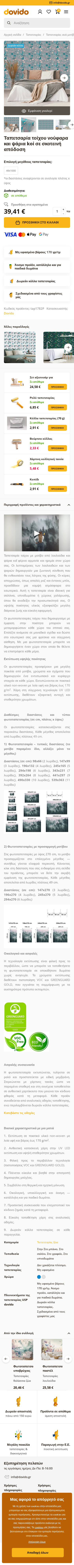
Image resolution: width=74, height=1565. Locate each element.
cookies (39, 1527)
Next (64, 78)
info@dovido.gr (20, 1477)
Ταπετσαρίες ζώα (47, 1242)
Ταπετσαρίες (33, 34)
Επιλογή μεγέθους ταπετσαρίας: (28, 162)
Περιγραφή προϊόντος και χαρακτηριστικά (32, 504)
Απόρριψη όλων (37, 1541)
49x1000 (11, 170)
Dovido (9, 313)
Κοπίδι (34, 479)
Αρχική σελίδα (12, 34)
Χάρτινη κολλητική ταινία (47, 459)
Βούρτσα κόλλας (41, 438)
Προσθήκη (57, 386)
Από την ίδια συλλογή (19, 1333)
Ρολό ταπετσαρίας (42, 398)
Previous (6, 1359)
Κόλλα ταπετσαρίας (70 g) (47, 418)
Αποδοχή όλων (37, 1552)
